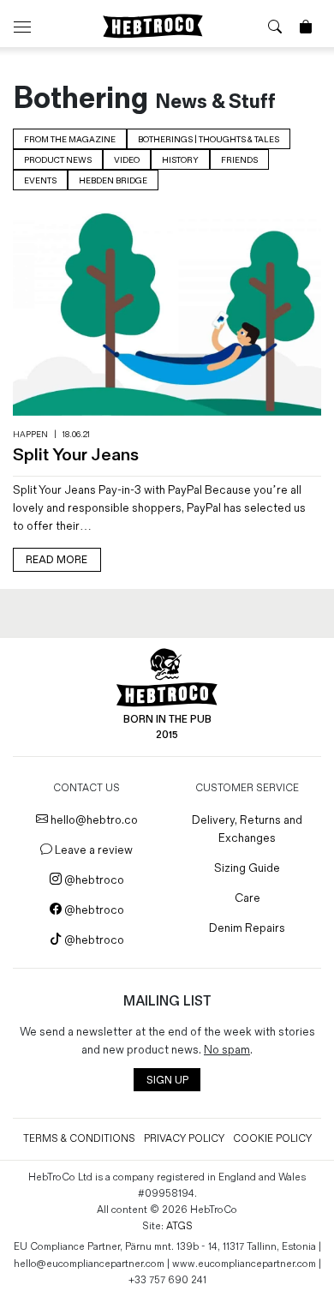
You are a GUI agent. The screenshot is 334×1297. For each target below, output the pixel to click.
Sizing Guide (247, 868)
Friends (239, 160)
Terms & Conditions (79, 1138)
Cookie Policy (272, 1138)
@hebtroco (93, 880)
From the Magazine (70, 140)
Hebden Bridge (113, 181)
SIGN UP (167, 1080)
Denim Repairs (247, 928)
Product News (58, 160)
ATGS (179, 1226)
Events (40, 181)
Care (247, 898)
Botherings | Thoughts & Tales (208, 140)
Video (127, 160)
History (180, 160)
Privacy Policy (184, 1138)
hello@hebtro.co (93, 820)
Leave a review (92, 850)
